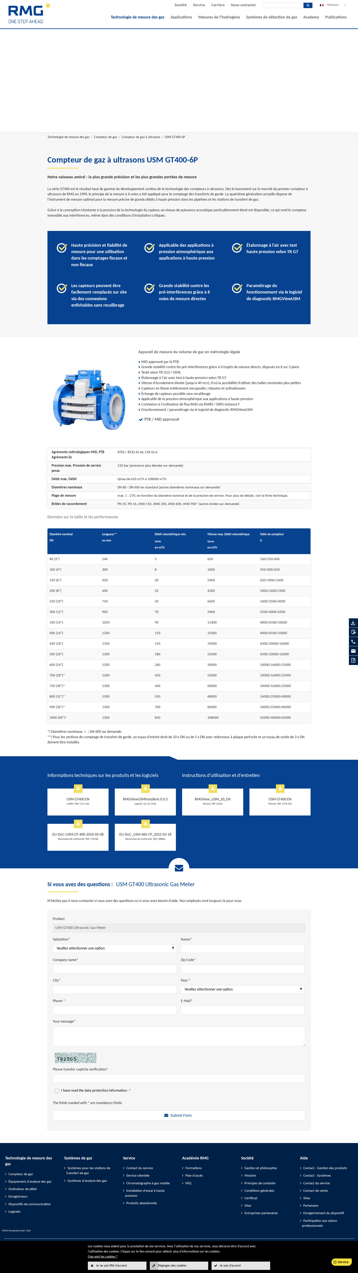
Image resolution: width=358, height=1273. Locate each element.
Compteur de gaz (105, 137)
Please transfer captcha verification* (80, 1070)
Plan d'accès (194, 1175)
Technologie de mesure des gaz (137, 17)
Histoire (250, 1175)
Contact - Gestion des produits (325, 1168)
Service (199, 5)
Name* (186, 940)
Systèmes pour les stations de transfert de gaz (88, 1170)
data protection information (106, 1091)
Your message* (64, 1022)
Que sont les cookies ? (102, 1256)
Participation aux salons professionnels (319, 1223)
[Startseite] (29, 23)
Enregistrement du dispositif (323, 1213)
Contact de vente (315, 1191)
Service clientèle (137, 1175)
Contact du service (139, 1168)
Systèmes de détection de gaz (271, 17)
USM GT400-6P (175, 137)
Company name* (65, 960)
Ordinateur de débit (22, 1189)
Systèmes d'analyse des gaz (87, 1181)
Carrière (218, 5)
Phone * (59, 1001)
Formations (193, 1168)
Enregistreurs (18, 1196)
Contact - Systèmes (317, 1175)
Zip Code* (188, 960)
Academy (311, 17)
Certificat (250, 1198)
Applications (181, 17)
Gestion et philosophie (260, 1168)
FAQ (188, 1183)
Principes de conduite (259, 1183)
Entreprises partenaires (261, 1213)
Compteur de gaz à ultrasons (141, 137)
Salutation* (61, 940)
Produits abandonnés (141, 1203)
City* (56, 981)
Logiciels (14, 1212)
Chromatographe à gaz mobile (148, 1183)
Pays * (185, 981)
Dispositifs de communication (29, 1204)
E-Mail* (186, 1001)
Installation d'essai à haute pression (144, 1193)
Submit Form (181, 1115)
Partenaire (310, 1205)
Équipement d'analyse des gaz (30, 1181)
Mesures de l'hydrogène (219, 17)
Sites (247, 1205)
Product (59, 919)
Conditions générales (259, 1191)
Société (181, 5)
